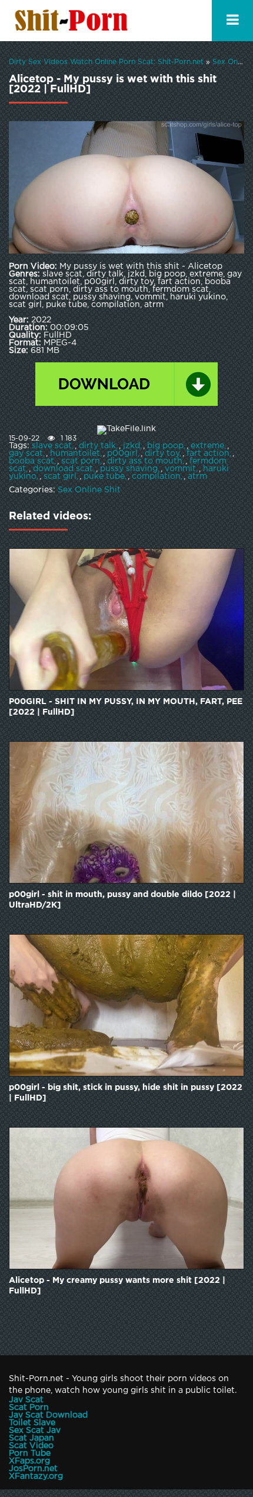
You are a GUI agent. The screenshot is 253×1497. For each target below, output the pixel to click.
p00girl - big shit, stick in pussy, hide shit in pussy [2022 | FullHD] (125, 1093)
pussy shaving (129, 468)
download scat (63, 468)
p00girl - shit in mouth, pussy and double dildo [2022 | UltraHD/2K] (122, 900)
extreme (207, 445)
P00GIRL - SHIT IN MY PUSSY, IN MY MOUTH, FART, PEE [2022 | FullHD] (125, 707)
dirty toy (162, 453)
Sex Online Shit (89, 490)
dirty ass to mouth (144, 461)
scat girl (60, 476)
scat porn (80, 461)
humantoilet (75, 453)
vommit (180, 468)
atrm (197, 476)
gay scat (26, 453)
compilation (156, 476)
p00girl (122, 453)
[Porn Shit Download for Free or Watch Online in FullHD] (73, 20)
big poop (165, 445)
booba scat (31, 461)
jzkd (131, 445)
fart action (208, 453)
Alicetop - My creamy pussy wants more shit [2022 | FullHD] (117, 1286)
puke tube (104, 476)
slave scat (52, 445)
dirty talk (97, 445)
